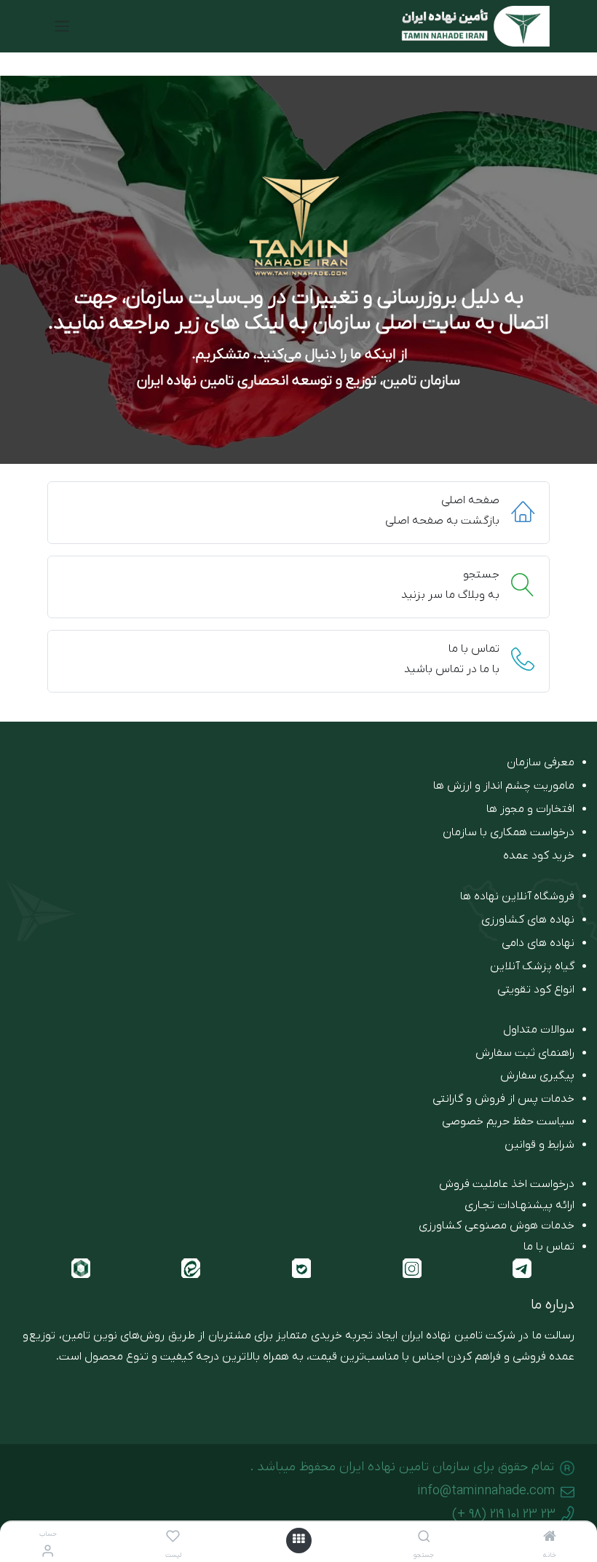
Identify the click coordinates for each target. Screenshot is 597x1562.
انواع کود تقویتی (535, 989)
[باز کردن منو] (298, 1540)
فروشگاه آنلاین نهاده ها (517, 896)
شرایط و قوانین (539, 1144)
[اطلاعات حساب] (48, 1552)
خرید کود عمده (538, 855)
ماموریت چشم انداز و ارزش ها (503, 785)
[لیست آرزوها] (173, 1538)
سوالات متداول (538, 1029)
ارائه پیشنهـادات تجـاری (519, 1205)
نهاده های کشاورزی (527, 919)
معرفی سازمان (540, 762)
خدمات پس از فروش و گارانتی (503, 1099)
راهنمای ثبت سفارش (524, 1053)
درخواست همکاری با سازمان (508, 832)
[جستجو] (424, 1538)
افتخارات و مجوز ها (530, 809)
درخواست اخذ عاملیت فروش (506, 1184)
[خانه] (549, 1538)
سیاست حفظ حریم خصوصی (508, 1121)
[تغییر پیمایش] (61, 26)
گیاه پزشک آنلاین (532, 966)
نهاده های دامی (538, 943)
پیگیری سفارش (537, 1075)
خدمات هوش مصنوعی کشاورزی (496, 1225)
